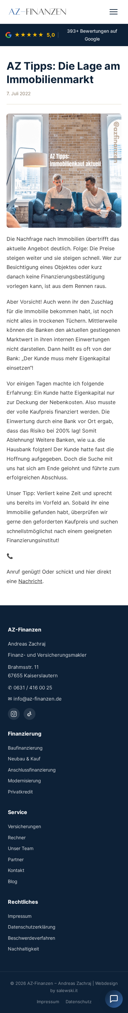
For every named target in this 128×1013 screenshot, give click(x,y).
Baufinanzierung (25, 748)
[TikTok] (29, 714)
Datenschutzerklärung (31, 927)
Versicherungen (24, 826)
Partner (16, 859)
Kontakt (16, 870)
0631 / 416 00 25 (32, 687)
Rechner (17, 837)
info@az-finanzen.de (37, 699)
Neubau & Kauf (24, 758)
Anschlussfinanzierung (32, 770)
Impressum (20, 916)
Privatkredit (20, 791)
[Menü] (113, 12)
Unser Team (20, 848)
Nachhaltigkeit (23, 948)
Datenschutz (79, 1001)
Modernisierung (24, 780)
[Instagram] (14, 714)
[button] (114, 999)
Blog (12, 881)
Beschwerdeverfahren (31, 938)
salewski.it (67, 990)
